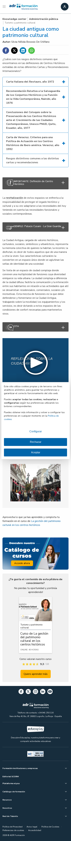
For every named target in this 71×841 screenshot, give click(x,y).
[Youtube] (50, 692)
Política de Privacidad (12, 826)
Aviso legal (32, 826)
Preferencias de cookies (13, 830)
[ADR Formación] (23, 7)
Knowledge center (14, 19)
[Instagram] (35, 692)
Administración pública (43, 19)
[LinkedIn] (42, 692)
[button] (35, 362)
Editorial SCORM (10, 776)
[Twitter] (28, 692)
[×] (35, 327)
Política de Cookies (50, 826)
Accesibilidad (34, 830)
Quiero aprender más (36, 674)
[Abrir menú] (4, 6)
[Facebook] (21, 692)
